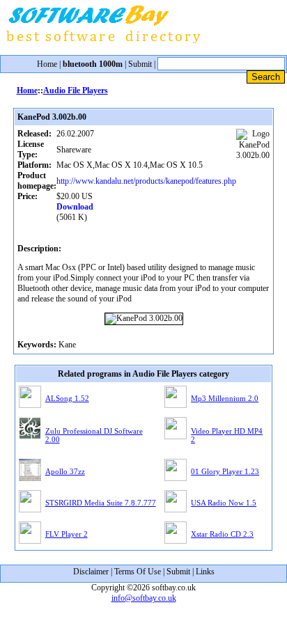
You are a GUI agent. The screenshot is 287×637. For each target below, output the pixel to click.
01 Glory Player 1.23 (225, 471)
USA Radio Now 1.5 (223, 502)
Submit (140, 64)
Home (47, 64)
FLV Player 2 (66, 534)
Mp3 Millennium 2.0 (224, 398)
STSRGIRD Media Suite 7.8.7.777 (100, 502)
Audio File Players (75, 90)
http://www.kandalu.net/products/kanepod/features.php (146, 181)
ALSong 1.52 (67, 398)
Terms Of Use (137, 571)
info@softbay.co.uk (143, 598)
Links (205, 571)
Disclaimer (91, 571)
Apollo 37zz (65, 471)
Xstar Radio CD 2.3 (222, 534)
